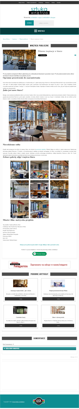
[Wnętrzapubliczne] (39, 45)
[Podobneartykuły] (39, 273)
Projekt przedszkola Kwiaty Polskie (58, 290)
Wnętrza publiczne (24, 39)
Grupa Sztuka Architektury (18, 401)
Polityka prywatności (31, 2)
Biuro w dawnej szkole (58, 317)
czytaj (20, 299)
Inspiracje (14, 39)
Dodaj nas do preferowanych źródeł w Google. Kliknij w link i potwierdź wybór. (39, 245)
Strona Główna (6, 39)
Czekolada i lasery (20, 317)
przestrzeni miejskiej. (41, 149)
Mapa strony (22, 2)
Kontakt (58, 2)
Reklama (47, 2)
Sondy (53, 2)
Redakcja (41, 2)
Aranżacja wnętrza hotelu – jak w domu (21, 290)
